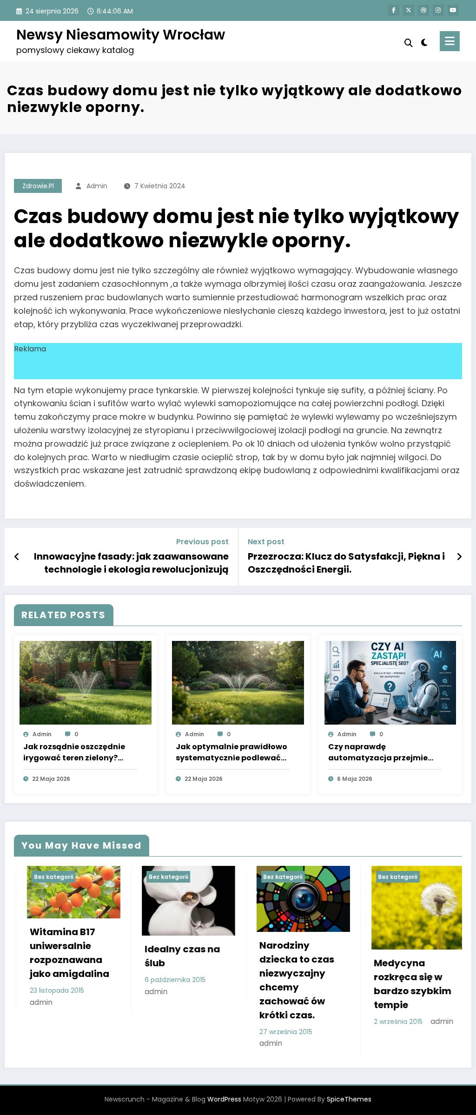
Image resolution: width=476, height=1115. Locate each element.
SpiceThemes (349, 1099)
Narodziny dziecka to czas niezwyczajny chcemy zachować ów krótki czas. (283, 980)
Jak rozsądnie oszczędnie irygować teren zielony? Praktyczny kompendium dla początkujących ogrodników (74, 752)
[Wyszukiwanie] (408, 43)
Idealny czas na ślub (169, 956)
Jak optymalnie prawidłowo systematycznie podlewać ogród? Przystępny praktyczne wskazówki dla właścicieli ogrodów (231, 752)
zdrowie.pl (38, 186)
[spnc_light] (424, 41)
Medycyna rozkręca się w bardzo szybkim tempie (400, 984)
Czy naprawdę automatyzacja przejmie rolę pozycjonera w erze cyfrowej (378, 752)
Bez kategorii (40, 877)
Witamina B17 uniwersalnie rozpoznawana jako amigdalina (56, 952)
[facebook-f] (393, 10)
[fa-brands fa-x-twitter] (408, 10)
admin (96, 186)
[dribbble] (423, 10)
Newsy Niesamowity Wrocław (120, 35)
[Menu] (450, 41)
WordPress (224, 1099)
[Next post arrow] (459, 556)
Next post (266, 541)
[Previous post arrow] (17, 556)
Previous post (202, 541)
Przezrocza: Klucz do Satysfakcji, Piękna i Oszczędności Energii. (346, 563)
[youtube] (453, 10)
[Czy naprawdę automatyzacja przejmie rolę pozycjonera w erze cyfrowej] (390, 682)
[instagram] (438, 10)
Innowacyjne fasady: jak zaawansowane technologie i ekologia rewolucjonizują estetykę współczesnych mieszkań (131, 563)
